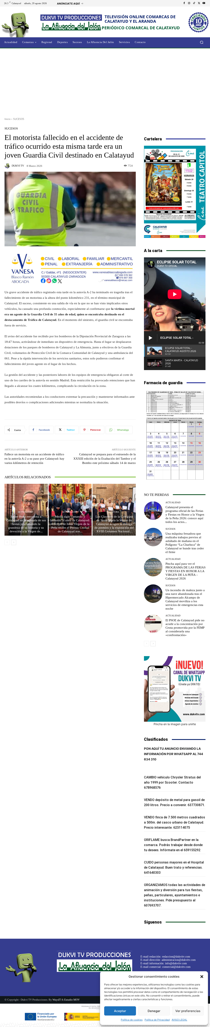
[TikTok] (194, 3)
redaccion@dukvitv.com (176, 956)
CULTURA (113, 512)
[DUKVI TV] (8, 165)
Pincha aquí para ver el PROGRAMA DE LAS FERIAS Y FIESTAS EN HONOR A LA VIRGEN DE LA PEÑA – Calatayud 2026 (185, 571)
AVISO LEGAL (179, 1019)
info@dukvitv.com (176, 963)
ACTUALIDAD (25, 512)
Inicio (7, 119)
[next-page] (13, 542)
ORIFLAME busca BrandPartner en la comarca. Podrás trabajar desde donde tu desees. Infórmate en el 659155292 (173, 845)
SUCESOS (18, 119)
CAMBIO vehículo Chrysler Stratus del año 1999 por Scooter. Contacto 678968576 (172, 782)
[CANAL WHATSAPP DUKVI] (174, 689)
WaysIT (56, 999)
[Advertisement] (105, 81)
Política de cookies (132, 1019)
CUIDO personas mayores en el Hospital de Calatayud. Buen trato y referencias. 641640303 (174, 867)
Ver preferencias (187, 1011)
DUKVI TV (18, 165)
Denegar (154, 1011)
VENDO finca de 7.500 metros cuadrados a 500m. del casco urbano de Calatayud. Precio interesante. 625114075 (174, 822)
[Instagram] (189, 3)
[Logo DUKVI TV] (22, 24)
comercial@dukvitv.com (176, 966)
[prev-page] (7, 542)
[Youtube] (203, 3)
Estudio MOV (72, 999)
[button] (202, 977)
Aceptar (120, 1011)
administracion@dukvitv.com (179, 959)
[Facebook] (184, 3)
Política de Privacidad (157, 1019)
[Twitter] (198, 3)
